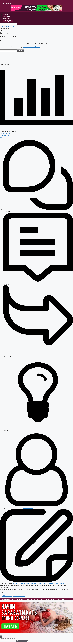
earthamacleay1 (28, 508)
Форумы (5, 14)
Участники (6, 16)
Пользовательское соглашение (11, 599)
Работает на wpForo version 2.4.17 (13, 596)
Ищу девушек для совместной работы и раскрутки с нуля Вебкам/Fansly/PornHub (40, 583)
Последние (6, 18)
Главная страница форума (31, 47)
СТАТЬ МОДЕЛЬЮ (8, 21)
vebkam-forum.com (6, 3)
